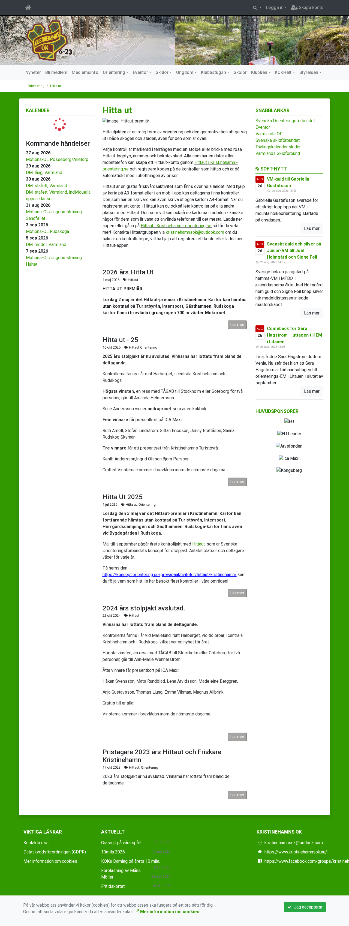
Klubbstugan (213, 72)
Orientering (114, 72)
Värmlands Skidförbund (277, 153)
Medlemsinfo (85, 72)
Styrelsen (308, 72)
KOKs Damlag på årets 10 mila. (130, 861)
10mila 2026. (113, 852)
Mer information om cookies (50, 861)
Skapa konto (311, 7)
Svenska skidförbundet (277, 140)
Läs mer (237, 324)
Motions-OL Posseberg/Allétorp (57, 159)
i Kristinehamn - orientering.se (182, 225)
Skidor (162, 72)
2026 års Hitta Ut (128, 272)
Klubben (259, 72)
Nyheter (33, 72)
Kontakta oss (36, 842)
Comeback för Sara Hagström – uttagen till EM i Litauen (294, 335)
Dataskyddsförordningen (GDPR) (54, 852)
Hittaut (147, 225)
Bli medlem (56, 72)
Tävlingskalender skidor (278, 146)
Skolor (240, 72)
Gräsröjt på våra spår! (121, 842)
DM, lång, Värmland (44, 172)
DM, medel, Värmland (46, 244)
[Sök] (257, 7)
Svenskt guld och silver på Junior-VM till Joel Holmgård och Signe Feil (294, 250)
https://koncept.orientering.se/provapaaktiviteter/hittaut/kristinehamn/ (170, 574)
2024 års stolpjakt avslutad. (144, 608)
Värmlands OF (268, 133)
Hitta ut (55, 86)
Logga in (275, 7)
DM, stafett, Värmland (46, 185)
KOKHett (283, 72)
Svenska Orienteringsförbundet (285, 120)
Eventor (140, 72)
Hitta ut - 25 (120, 340)
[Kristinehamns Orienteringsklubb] (47, 40)
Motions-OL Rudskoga (47, 231)
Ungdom (184, 72)
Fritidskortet (113, 886)
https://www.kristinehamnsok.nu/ (295, 852)
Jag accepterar (307, 907)
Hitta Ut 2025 (123, 497)
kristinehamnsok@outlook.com (195, 232)
